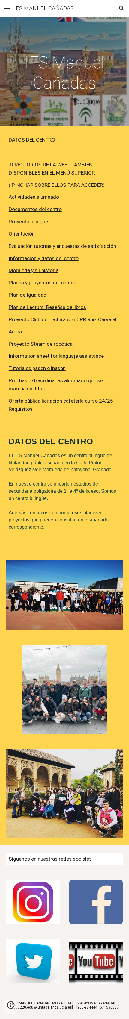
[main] (64, 73)
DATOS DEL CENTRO (32, 140)
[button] (7, 8)
